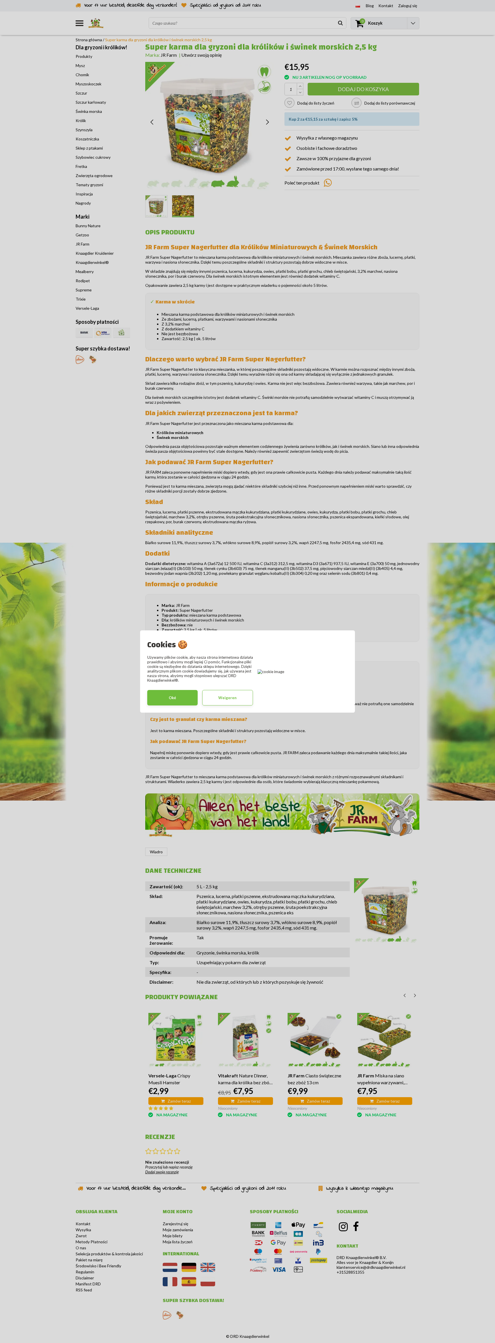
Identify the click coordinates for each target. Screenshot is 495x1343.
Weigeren (227, 697)
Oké (172, 697)
